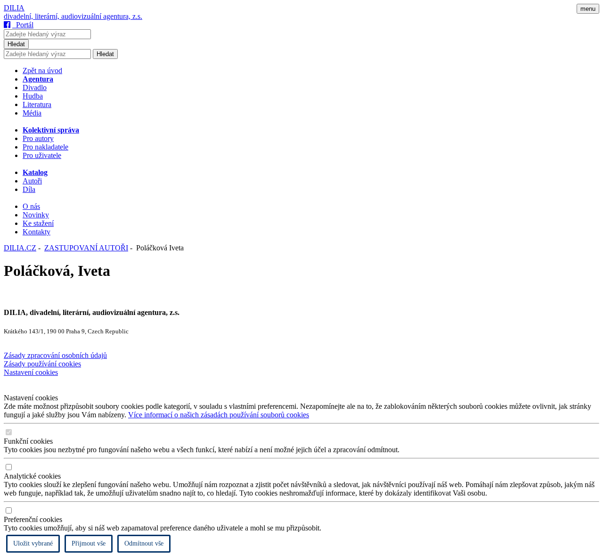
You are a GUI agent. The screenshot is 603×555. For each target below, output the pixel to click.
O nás (31, 206)
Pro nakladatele (45, 147)
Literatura (37, 104)
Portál (22, 25)
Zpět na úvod (42, 70)
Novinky (36, 215)
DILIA (14, 8)
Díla (29, 189)
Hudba (33, 96)
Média (32, 113)
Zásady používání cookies (42, 364)
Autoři (32, 181)
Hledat (16, 44)
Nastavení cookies (31, 372)
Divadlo (35, 87)
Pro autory (38, 138)
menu (587, 8)
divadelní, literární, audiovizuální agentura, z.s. (73, 16)
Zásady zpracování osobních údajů (55, 355)
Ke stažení (38, 223)
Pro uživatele (42, 155)
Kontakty (36, 232)
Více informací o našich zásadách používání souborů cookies (218, 415)
